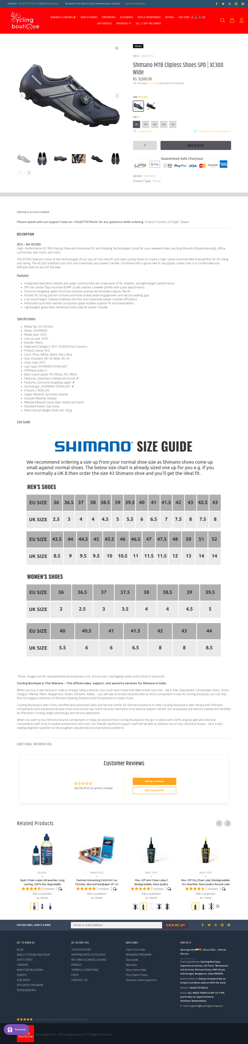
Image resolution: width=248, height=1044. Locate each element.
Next (116, 95)
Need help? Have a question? (215, 131)
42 (145, 124)
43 (154, 124)
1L (218, 906)
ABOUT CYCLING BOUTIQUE (33, 955)
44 (163, 124)
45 (172, 124)
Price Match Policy (137, 975)
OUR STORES (25, 960)
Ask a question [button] (154, 790)
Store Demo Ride (136, 970)
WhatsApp (52, 3)
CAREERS (22, 965)
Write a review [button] (154, 781)
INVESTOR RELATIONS (30, 970)
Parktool (97, 872)
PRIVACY (76, 965)
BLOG (20, 949)
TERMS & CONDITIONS (84, 970)
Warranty (131, 965)
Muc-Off (151, 872)
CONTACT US (79, 980)
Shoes (157, 181)
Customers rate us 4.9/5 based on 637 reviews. (61, 1019)
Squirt (42, 872)
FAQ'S (74, 975)
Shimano (150, 176)
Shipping (153, 83)
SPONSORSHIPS (26, 990)
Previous (22, 95)
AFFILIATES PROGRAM (30, 985)
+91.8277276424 (27, 3)
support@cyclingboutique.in (206, 1005)
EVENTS (22, 975)
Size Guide (132, 960)
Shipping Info (145, 131)
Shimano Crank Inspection (141, 980)
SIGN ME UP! (175, 925)
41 (136, 124)
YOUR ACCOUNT (81, 949)
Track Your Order (135, 949)
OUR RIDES (23, 980)
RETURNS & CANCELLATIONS (88, 960)
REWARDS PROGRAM (138, 955)
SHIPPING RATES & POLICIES (88, 955)
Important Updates (135, 3)
